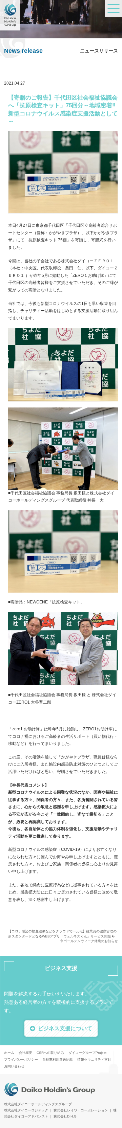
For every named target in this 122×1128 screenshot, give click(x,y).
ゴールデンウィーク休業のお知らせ (90, 941)
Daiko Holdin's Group (10, 15)
